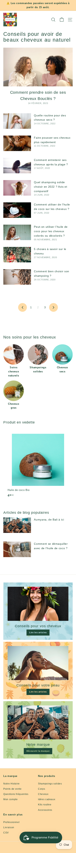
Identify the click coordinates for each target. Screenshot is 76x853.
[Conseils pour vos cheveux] (38, 604)
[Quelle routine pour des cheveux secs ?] (17, 121)
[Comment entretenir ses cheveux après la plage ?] (17, 165)
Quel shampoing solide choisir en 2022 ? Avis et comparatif (50, 187)
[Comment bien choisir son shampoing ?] (17, 277)
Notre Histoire (11, 783)
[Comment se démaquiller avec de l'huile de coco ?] (17, 549)
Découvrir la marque (38, 751)
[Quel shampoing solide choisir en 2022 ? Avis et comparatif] (17, 188)
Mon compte (10, 799)
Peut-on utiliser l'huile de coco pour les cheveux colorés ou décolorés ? (51, 231)
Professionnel (11, 822)
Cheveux (43, 794)
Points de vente (12, 789)
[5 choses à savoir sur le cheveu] (17, 254)
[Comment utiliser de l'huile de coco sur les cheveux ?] (17, 210)
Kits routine (44, 804)
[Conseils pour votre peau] (38, 663)
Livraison (8, 827)
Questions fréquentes (15, 794)
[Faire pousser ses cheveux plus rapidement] (17, 143)
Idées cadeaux (46, 799)
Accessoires (45, 810)
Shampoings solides (50, 783)
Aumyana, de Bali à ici (49, 519)
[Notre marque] (38, 722)
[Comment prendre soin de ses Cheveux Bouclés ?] (38, 67)
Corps (41, 789)
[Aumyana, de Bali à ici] (17, 525)
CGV (6, 832)
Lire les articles (38, 632)
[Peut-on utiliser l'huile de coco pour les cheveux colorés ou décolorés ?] (17, 232)
